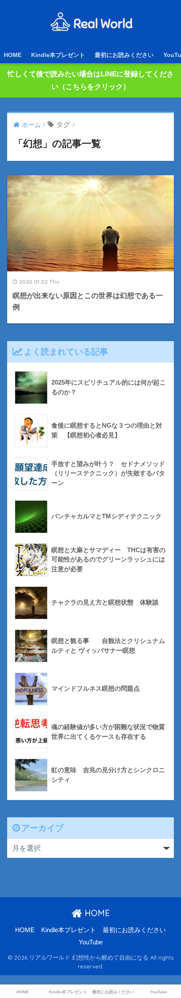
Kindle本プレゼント (58, 55)
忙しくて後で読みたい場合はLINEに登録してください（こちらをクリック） (91, 80)
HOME (12, 55)
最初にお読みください (124, 55)
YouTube (91, 942)
